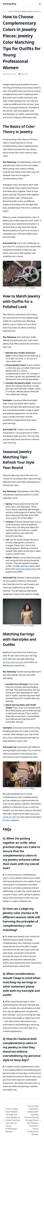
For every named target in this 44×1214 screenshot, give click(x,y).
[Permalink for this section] (35, 131)
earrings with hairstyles (13, 662)
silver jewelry (11, 518)
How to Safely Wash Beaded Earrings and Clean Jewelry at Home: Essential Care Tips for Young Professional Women (13, 1120)
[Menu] (39, 3)
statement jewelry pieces (26, 569)
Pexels (33, 287)
